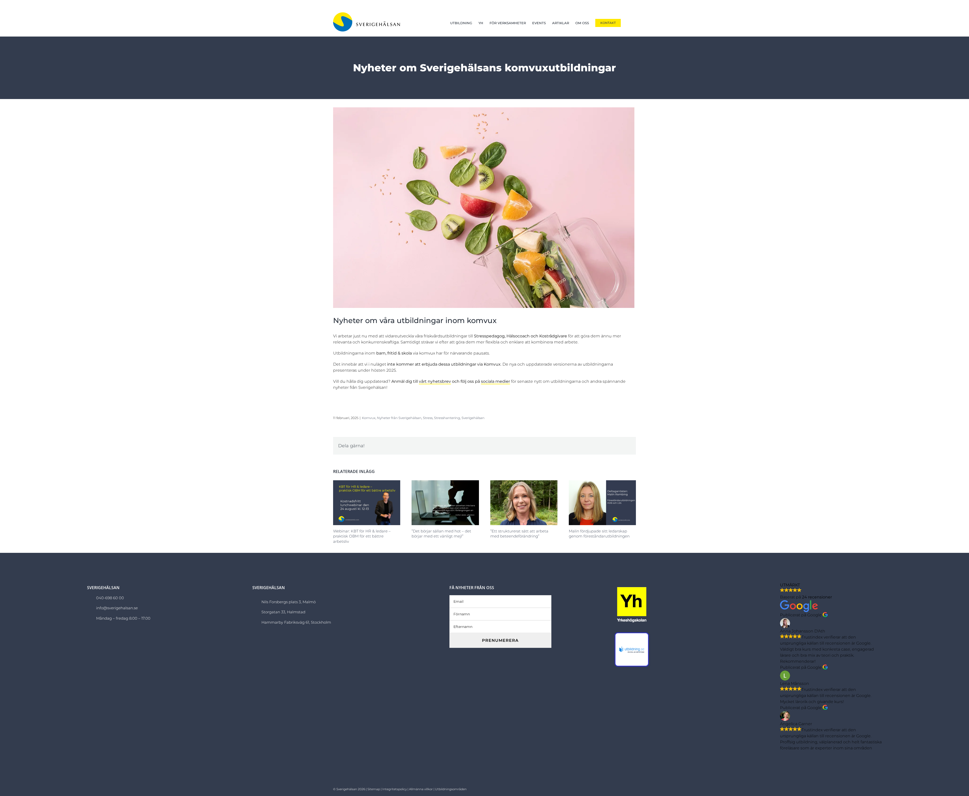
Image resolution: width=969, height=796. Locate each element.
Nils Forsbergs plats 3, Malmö (288, 601)
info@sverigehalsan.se (117, 608)
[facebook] (611, 788)
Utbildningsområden (451, 789)
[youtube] (634, 788)
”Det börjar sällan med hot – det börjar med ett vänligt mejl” (441, 533)
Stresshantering (447, 418)
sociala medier (495, 381)
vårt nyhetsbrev (435, 381)
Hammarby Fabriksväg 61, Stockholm (296, 622)
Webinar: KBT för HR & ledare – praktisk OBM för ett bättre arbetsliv (362, 536)
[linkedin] (626, 788)
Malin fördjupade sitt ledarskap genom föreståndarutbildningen (599, 533)
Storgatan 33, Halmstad (283, 612)
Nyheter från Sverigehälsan (399, 418)
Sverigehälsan (473, 418)
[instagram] (618, 788)
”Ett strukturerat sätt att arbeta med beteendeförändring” (519, 533)
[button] (628, 23)
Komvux (368, 418)
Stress (428, 418)
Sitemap (373, 789)
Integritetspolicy (394, 789)
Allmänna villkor (421, 789)
